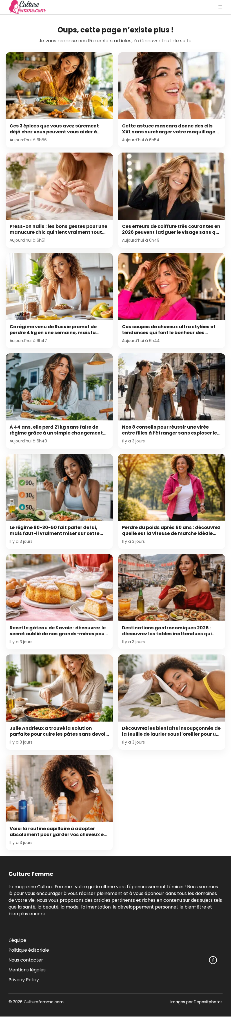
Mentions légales (27, 970)
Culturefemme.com (43, 1002)
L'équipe (17, 940)
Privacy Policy (23, 979)
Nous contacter (25, 960)
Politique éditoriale (28, 950)
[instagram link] (213, 960)
